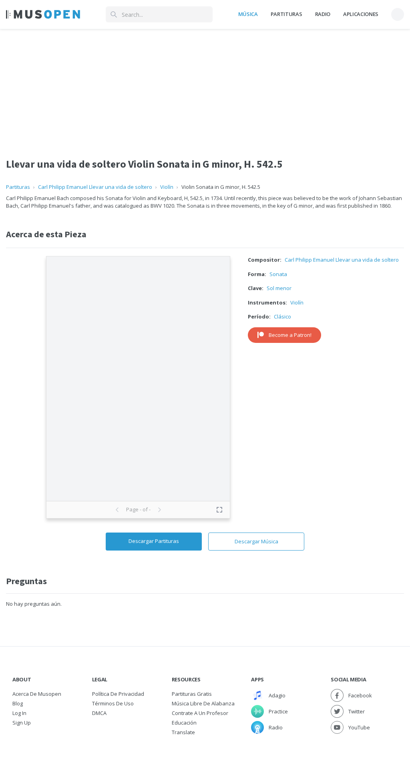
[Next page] (159, 510)
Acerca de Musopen (36, 693)
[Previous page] (117, 510)
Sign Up (21, 722)
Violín (166, 186)
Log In (19, 713)
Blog (17, 703)
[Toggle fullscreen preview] (219, 510)
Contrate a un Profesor (200, 713)
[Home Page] (43, 14)
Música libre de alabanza (203, 703)
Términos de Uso (113, 703)
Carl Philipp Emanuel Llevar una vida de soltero (95, 186)
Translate (183, 732)
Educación (184, 722)
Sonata (278, 274)
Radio (322, 14)
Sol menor (279, 288)
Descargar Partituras (154, 541)
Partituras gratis (192, 693)
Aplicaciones (360, 14)
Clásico (282, 316)
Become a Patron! (290, 334)
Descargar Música (256, 541)
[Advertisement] (205, 85)
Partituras (286, 14)
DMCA (99, 713)
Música (248, 14)
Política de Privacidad (118, 693)
